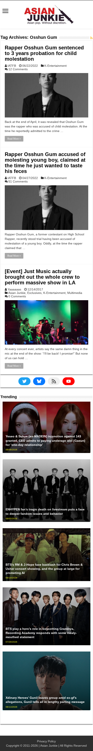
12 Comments (18, 69)
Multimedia (74, 293)
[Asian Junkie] (46, 14)
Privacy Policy (46, 741)
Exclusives (34, 293)
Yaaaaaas (14, 289)
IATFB (12, 65)
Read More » (14, 138)
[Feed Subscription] (91, 38)
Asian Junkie (17, 293)
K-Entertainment (55, 65)
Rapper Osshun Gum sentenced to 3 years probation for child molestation (44, 53)
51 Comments (18, 181)
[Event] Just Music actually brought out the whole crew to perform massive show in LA (42, 276)
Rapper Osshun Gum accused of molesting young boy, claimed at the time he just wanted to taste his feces (45, 162)
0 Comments (17, 296)
